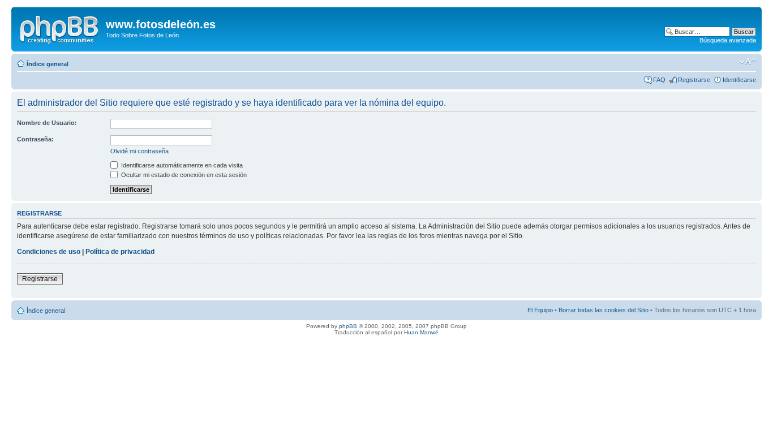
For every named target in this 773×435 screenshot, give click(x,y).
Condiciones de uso (48, 252)
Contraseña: (35, 139)
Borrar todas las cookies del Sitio (604, 310)
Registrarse (694, 79)
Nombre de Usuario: (47, 122)
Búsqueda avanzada (727, 40)
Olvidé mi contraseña (139, 151)
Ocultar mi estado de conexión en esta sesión (183, 174)
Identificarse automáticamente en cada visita (181, 165)
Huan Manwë (421, 332)
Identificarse (739, 79)
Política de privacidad (119, 252)
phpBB (348, 326)
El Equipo (540, 310)
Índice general (47, 64)
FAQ (659, 79)
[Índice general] (60, 28)
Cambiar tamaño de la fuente (748, 62)
